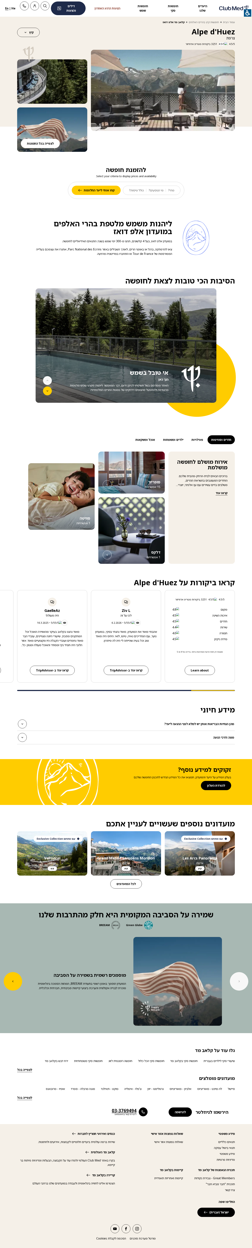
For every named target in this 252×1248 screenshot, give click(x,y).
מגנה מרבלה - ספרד (83, 1089)
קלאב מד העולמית (103, 1152)
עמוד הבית (229, 22)
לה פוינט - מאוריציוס (209, 1089)
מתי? (171, 190)
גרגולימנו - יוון (155, 1089)
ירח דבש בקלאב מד (56, 1061)
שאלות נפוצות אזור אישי (168, 1142)
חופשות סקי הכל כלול (151, 1061)
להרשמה (180, 1112)
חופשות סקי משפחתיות (88, 1061)
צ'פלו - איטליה (132, 1089)
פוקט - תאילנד (109, 1089)
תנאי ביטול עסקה (224, 1148)
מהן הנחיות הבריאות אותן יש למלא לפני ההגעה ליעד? (199, 725)
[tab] (221, 439)
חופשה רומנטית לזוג (120, 1061)
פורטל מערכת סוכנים (143, 1238)
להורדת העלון (216, 785)
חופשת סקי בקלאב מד (184, 1061)
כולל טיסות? (136, 190)
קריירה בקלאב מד (103, 1175)
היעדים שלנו (202, 8)
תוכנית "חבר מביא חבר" (220, 1184)
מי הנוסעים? (156, 190)
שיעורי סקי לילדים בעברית (219, 1061)
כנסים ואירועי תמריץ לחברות (96, 1134)
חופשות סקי (173, 8)
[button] (52, 81)
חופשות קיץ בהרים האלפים (204, 22)
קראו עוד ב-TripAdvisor (126, 670)
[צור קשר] (24, 5)
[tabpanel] (126, 352)
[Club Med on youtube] (115, 1228)
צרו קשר (230, 1190)
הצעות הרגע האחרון (107, 8)
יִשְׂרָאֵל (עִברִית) (219, 1212)
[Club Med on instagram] (137, 1228)
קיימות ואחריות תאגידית (168, 1178)
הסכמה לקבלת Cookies (111, 1238)
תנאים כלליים (226, 1142)
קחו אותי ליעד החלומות (99, 190)
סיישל (231, 1089)
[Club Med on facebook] (126, 1228)
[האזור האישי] (34, 5)
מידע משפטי (227, 1154)
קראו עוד (221, 493)
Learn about (200, 670)
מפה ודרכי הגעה (223, 738)
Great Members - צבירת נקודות (214, 1178)
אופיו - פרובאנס (55, 1089)
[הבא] (47, 390)
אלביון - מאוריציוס (180, 1089)
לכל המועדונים (126, 884)
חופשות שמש (143, 8)
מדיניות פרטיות (226, 1160)
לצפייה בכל (24, 1070)
